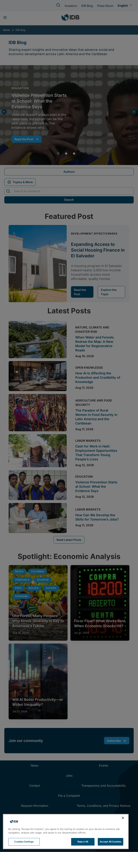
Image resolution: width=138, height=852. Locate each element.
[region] (66, 831)
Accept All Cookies (110, 841)
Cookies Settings (24, 841)
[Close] (123, 818)
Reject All (82, 841)
